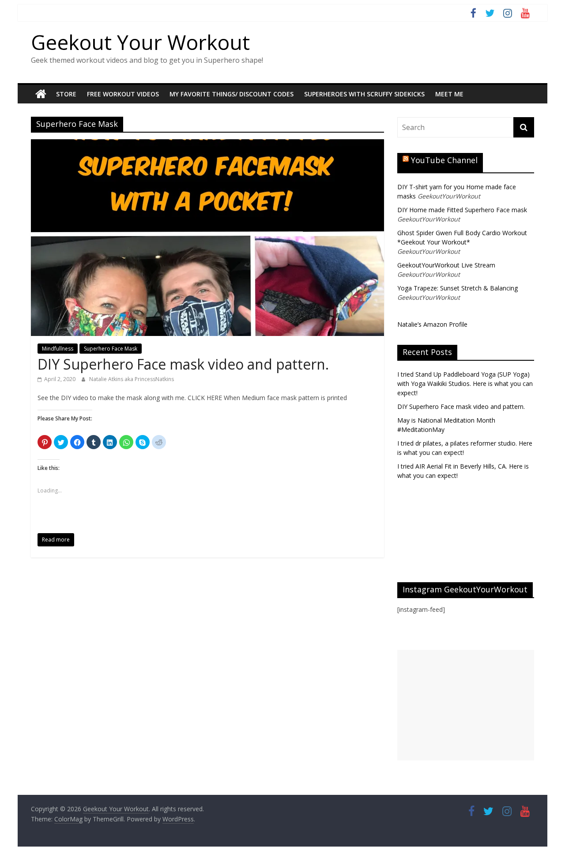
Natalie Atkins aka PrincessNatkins (131, 379)
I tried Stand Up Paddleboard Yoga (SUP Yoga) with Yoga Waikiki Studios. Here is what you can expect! (465, 383)
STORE (66, 94)
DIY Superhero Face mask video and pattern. (183, 364)
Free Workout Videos (123, 94)
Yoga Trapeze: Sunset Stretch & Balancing (457, 288)
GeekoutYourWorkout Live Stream (446, 265)
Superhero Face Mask (110, 348)
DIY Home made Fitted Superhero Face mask (462, 210)
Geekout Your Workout (140, 42)
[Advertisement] (465, 705)
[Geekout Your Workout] (41, 94)
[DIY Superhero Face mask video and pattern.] (207, 144)
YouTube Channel (444, 160)
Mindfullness (57, 348)
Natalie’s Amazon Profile (432, 324)
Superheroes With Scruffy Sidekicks (364, 94)
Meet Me (449, 94)
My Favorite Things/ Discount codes (232, 94)
